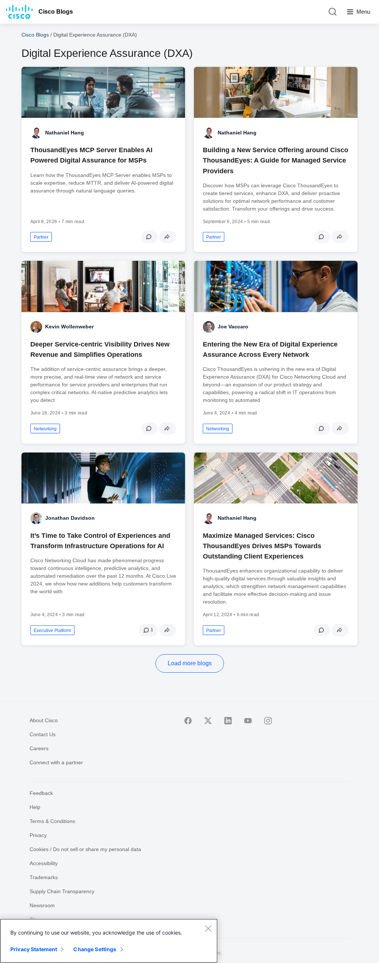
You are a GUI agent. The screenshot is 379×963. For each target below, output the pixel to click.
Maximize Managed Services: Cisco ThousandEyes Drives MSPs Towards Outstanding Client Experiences (262, 546)
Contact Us (43, 734)
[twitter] (208, 720)
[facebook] (188, 720)
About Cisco (44, 720)
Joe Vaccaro (233, 326)
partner (41, 237)
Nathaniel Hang (64, 133)
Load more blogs (190, 663)
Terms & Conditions (52, 821)
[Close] (208, 928)
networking (45, 429)
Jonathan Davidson (70, 518)
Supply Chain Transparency (62, 891)
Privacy (38, 835)
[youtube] (248, 720)
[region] (109, 941)
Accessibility (44, 863)
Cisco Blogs (55, 11)
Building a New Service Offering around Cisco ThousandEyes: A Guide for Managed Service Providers (275, 160)
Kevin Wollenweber (69, 326)
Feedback (41, 793)
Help (35, 807)
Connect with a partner (56, 762)
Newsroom (42, 905)
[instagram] (268, 720)
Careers (39, 748)
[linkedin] (228, 720)
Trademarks (44, 877)
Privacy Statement (33, 949)
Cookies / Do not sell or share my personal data (85, 849)
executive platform (52, 630)
